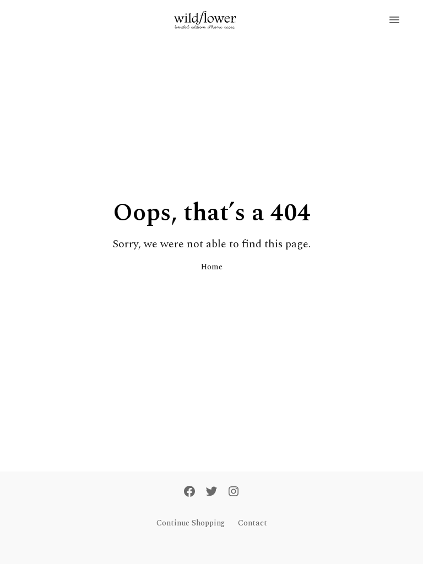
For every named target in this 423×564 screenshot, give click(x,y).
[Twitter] (211, 492)
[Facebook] (189, 492)
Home (212, 267)
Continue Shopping (190, 523)
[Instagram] (233, 492)
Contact (252, 523)
